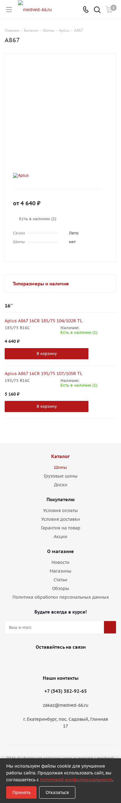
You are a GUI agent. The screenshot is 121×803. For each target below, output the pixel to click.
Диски (60, 485)
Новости (60, 562)
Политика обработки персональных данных (60, 597)
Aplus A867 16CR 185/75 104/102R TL (44, 321)
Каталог (60, 456)
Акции (60, 536)
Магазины (60, 571)
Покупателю (61, 499)
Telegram (66, 661)
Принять (21, 792)
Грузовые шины (61, 476)
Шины (60, 467)
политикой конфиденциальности (76, 780)
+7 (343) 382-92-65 (65, 691)
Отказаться (57, 792)
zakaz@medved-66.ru (65, 705)
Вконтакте (51, 661)
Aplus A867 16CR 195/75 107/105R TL (44, 373)
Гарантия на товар (60, 528)
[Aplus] (55, 175)
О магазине (60, 551)
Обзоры (60, 588)
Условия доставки (60, 519)
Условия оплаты (60, 510)
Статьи (60, 580)
